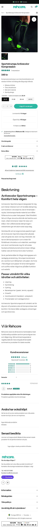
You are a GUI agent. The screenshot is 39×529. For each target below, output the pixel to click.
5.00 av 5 (24, 357)
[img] (5, 383)
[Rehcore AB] (19, 7)
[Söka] (32, 7)
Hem (2, 13)
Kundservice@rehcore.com (9, 473)
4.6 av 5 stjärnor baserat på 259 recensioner (19, 170)
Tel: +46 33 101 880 (7, 471)
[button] (20, 1)
